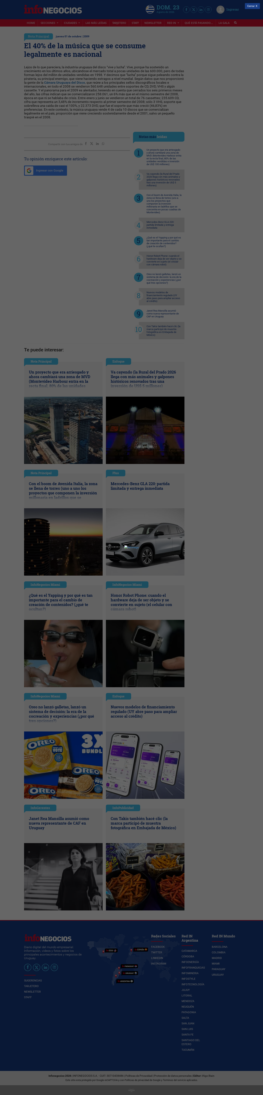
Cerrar (251, 6)
